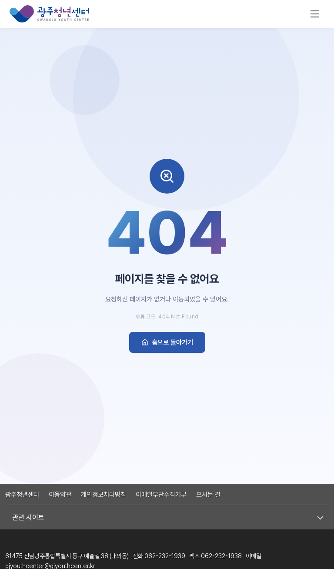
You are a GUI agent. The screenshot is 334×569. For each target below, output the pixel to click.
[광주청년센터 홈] (49, 14)
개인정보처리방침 (103, 495)
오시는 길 (208, 495)
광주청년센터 (22, 495)
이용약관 (60, 495)
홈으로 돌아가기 (172, 342)
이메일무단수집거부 (161, 495)
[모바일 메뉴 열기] (314, 13)
